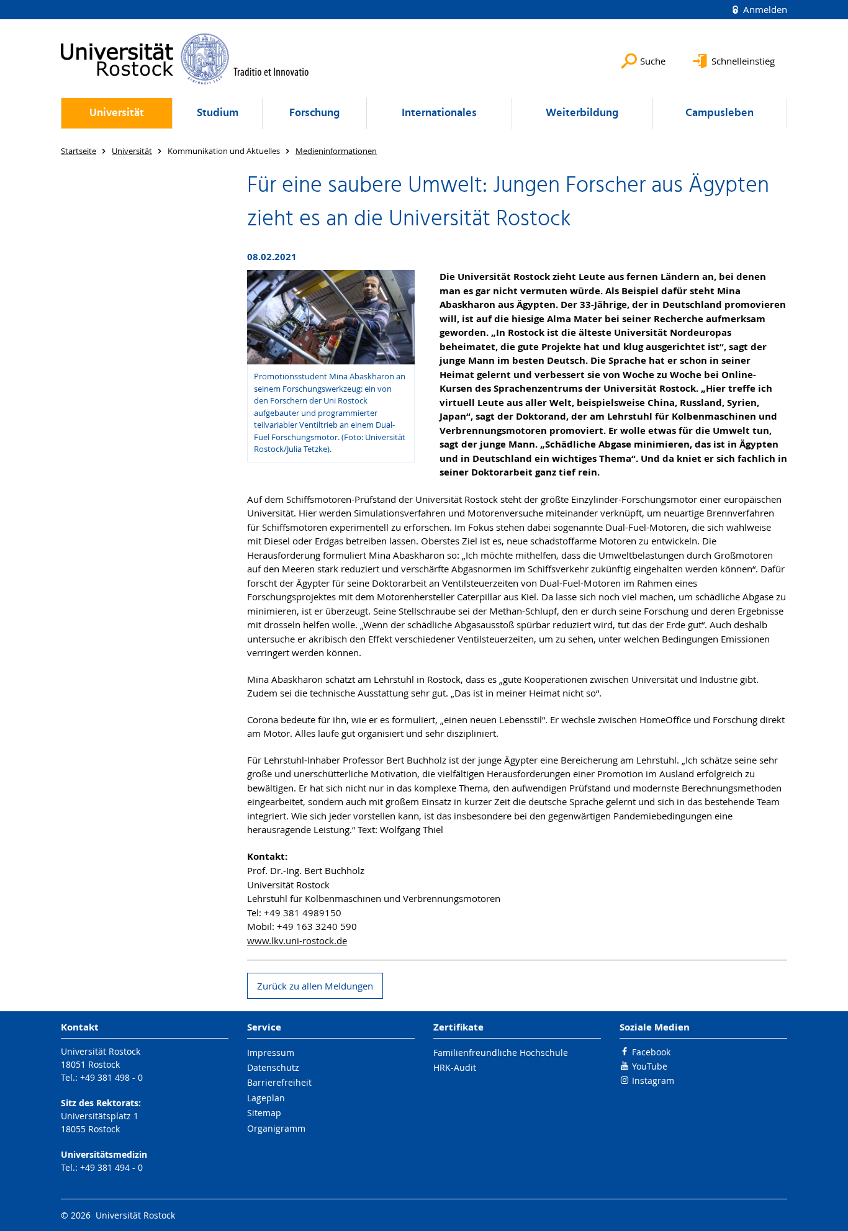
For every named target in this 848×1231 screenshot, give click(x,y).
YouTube (649, 1066)
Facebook (651, 1052)
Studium (217, 113)
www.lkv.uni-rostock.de (297, 940)
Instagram (653, 1080)
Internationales (439, 113)
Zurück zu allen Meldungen (315, 986)
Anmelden (764, 9)
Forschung (314, 113)
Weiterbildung (582, 113)
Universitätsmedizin (104, 1154)
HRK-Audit (454, 1067)
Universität (116, 113)
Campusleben (719, 113)
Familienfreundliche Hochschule (500, 1052)
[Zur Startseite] (185, 59)
